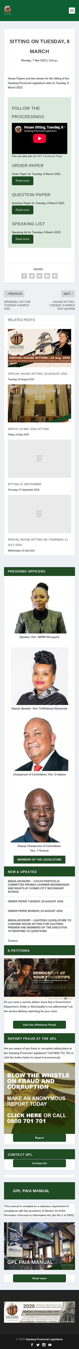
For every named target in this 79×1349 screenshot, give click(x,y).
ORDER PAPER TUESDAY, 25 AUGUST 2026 (35, 901)
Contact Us (39, 1163)
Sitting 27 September (24, 484)
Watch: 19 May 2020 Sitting (28, 428)
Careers (13, 940)
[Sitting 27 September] (39, 459)
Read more (22, 180)
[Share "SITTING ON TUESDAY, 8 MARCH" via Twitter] (32, 276)
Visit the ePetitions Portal (39, 1024)
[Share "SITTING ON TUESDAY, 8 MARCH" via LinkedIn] (39, 276)
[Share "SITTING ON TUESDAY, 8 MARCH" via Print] (55, 276)
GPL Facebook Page (49, 156)
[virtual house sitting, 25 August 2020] (39, 348)
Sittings (53, 60)
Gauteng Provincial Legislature (44, 1339)
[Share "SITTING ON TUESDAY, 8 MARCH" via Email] (47, 276)
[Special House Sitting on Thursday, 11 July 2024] (39, 514)
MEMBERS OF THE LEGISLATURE (39, 859)
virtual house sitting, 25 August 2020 (37, 373)
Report (39, 1137)
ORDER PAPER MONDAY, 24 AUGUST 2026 (35, 910)
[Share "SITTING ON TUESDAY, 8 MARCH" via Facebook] (24, 276)
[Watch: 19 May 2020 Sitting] (39, 403)
